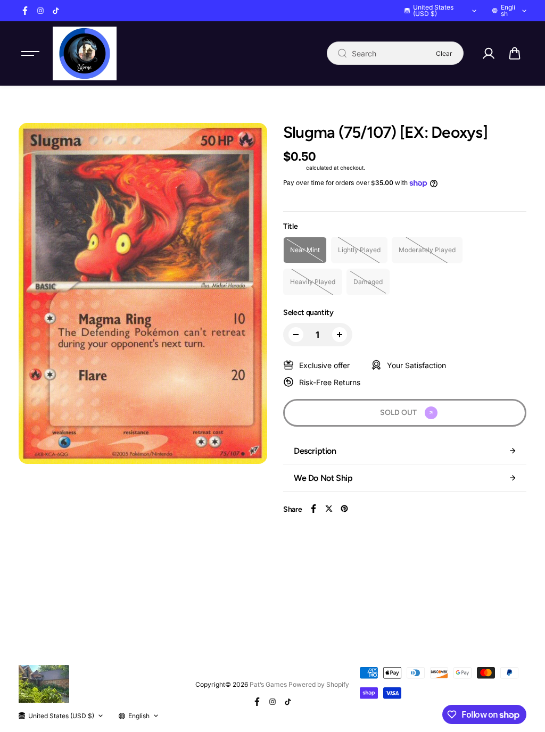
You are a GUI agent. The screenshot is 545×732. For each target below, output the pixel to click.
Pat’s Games (268, 684)
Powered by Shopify (318, 684)
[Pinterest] (344, 508)
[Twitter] (329, 508)
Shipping (293, 167)
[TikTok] (55, 10)
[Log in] (488, 53)
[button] (514, 53)
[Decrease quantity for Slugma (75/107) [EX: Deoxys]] (295, 334)
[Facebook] (25, 10)
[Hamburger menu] (30, 53)
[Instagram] (40, 10)
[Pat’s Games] (85, 53)
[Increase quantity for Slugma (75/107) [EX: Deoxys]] (339, 334)
